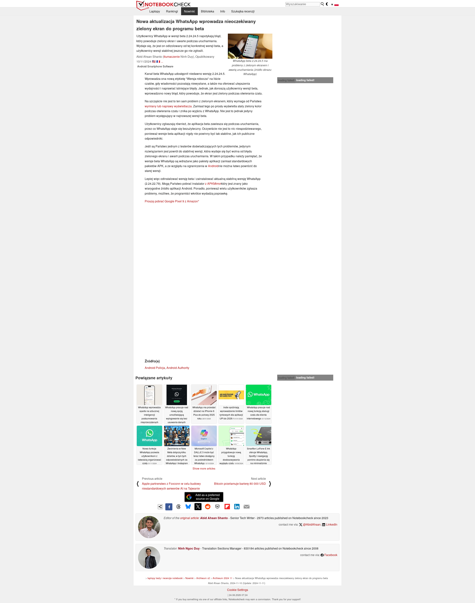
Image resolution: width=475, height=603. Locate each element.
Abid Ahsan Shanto (214, 518)
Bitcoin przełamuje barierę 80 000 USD (240, 483)
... (162, 61)
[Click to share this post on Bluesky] (188, 506)
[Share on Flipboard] (227, 506)
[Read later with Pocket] (217, 506)
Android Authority (177, 368)
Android (213, 166)
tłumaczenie (172, 56)
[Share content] (160, 506)
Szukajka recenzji (243, 11)
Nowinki (189, 11)
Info (222, 11)
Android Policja (155, 368)
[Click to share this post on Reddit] (207, 506)
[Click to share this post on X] (198, 506)
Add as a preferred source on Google (207, 497)
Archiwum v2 (203, 578)
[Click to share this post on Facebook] (168, 506)
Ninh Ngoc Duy (189, 548)
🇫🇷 (158, 61)
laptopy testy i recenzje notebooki (165, 578)
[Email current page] (246, 506)
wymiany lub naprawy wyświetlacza (168, 106)
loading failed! (286, 80)
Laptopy (154, 11)
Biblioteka (207, 11)
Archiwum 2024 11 (222, 578)
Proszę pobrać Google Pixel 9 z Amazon (171, 201)
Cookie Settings (237, 590)
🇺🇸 (154, 61)
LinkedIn (331, 524)
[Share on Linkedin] (236, 506)
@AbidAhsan (311, 524)
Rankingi (172, 11)
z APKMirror (213, 183)
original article (189, 518)
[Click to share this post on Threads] (178, 506)
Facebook (330, 555)
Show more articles (204, 468)
